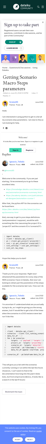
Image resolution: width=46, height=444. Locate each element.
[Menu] (4, 7)
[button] (43, 22)
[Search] (38, 6)
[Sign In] (42, 6)
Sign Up (12, 42)
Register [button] (29, 150)
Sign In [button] (15, 150)
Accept (18, 439)
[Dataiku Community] (23, 6)
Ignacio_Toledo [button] (16, 162)
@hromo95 (9, 170)
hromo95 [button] (13, 102)
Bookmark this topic (13, 392)
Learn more (12, 48)
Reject (30, 439)
